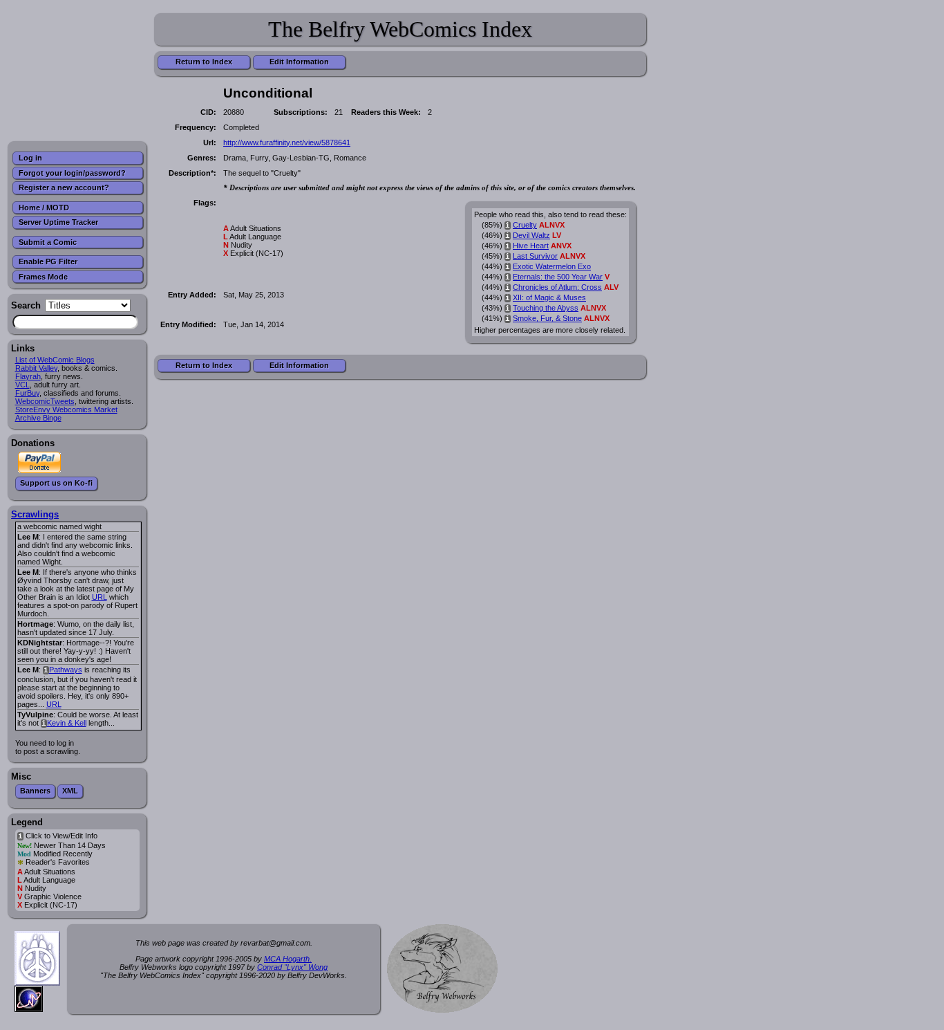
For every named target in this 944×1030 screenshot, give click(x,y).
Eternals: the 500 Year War (558, 277)
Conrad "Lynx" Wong (292, 967)
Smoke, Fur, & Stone (547, 318)
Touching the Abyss (545, 308)
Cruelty (525, 225)
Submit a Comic (48, 242)
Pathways (65, 669)
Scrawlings (35, 514)
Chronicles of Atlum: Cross (557, 287)
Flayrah (28, 376)
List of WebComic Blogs (55, 360)
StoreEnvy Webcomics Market (66, 409)
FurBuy (27, 393)
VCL (22, 384)
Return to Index (204, 61)
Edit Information (299, 61)
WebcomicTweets (45, 401)
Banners (35, 791)
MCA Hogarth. (288, 959)
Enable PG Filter (48, 261)
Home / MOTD (44, 207)
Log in (30, 158)
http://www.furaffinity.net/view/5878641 (286, 142)
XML (70, 791)
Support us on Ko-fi (56, 483)
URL (99, 597)
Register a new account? (64, 187)
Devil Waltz (531, 235)
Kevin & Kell (66, 723)
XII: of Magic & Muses (549, 297)
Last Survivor (535, 256)
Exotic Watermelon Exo (552, 266)
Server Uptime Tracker (58, 222)
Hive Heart (531, 245)
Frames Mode (43, 277)
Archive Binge (38, 418)
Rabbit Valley (36, 368)
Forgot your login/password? (72, 173)
